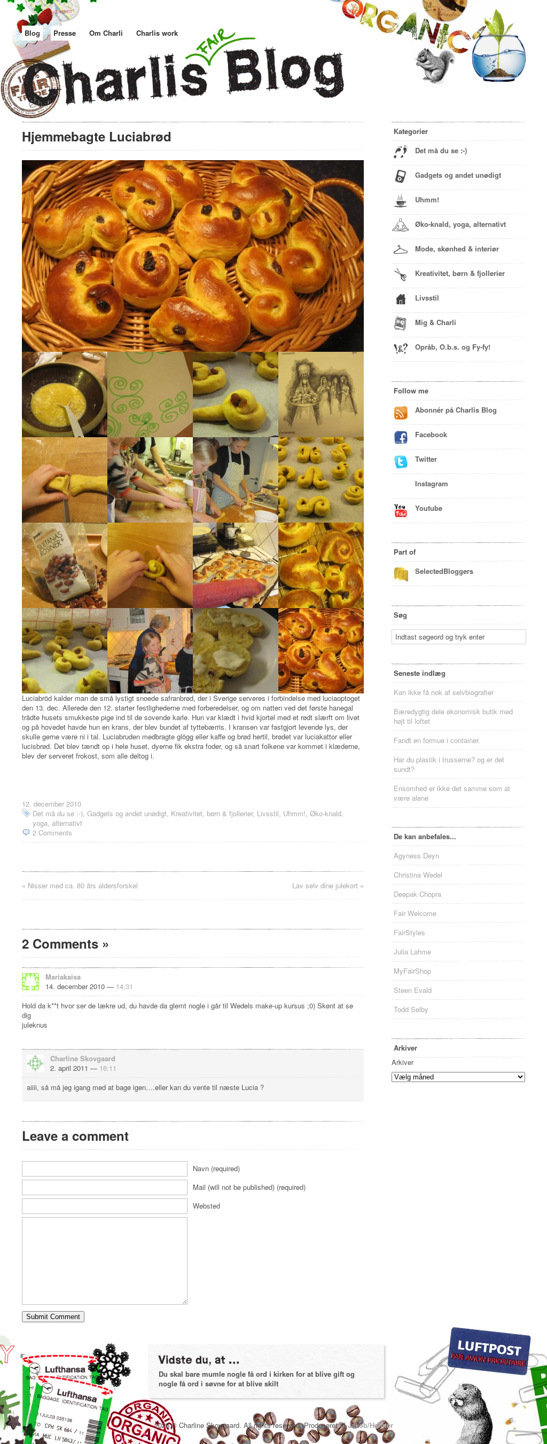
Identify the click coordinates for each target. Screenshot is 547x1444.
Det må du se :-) (58, 813)
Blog (32, 33)
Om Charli (106, 33)
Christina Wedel (418, 875)
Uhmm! (294, 813)
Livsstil (268, 813)
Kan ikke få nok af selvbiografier (444, 692)
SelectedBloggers (444, 571)
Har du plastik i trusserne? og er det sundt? (449, 764)
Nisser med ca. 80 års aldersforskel (83, 885)
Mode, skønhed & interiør (457, 248)
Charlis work (157, 33)
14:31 (124, 986)
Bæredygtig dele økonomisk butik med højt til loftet (453, 716)
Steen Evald (413, 990)
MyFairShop (412, 971)
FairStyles (409, 932)
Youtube (428, 508)
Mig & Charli (435, 322)
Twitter (426, 459)
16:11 (107, 1068)
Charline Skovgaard (82, 1058)
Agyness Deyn (416, 855)
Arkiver (402, 1062)
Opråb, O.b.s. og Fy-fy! (452, 347)
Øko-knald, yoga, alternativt (460, 224)
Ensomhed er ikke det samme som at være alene (452, 793)
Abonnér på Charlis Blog (456, 410)
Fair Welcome (415, 913)
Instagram (431, 483)
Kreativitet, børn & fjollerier (212, 813)
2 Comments (52, 832)
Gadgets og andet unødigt (127, 813)
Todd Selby (411, 1009)
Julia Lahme (412, 951)
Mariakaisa (63, 977)
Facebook (431, 434)
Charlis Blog (209, 79)
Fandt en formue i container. (437, 740)
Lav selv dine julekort (325, 885)
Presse (64, 33)
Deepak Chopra (417, 894)
